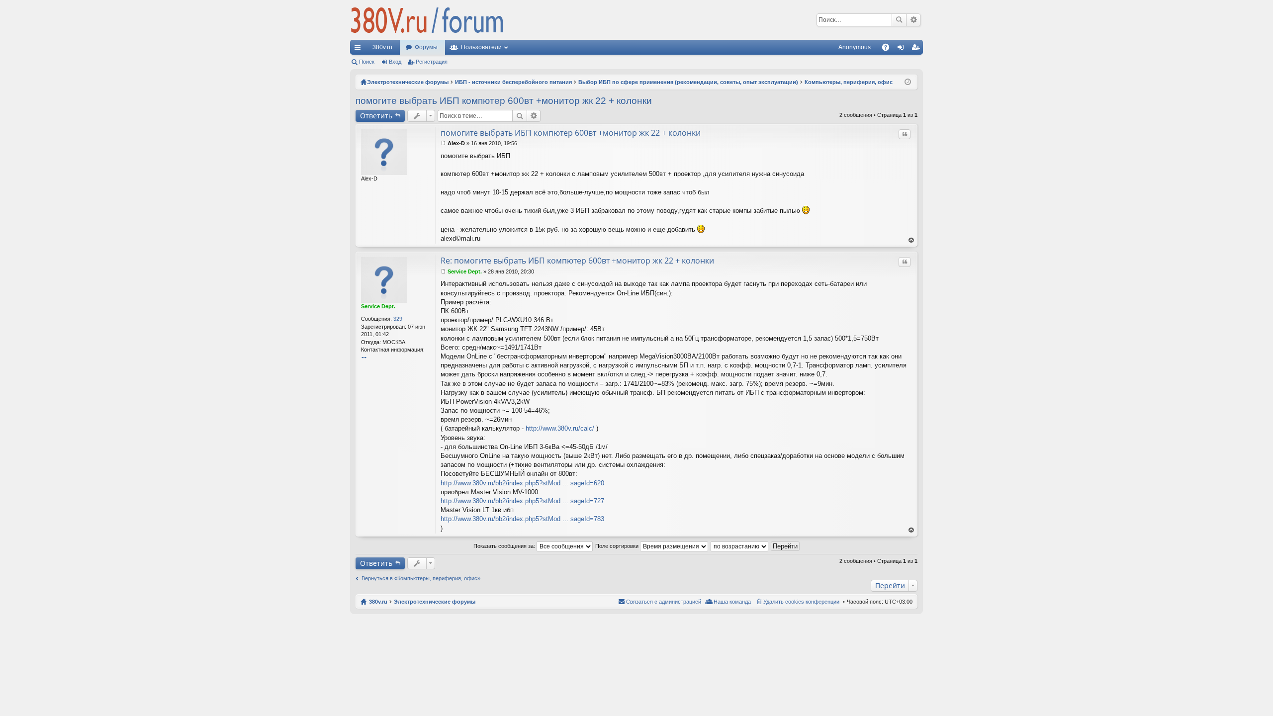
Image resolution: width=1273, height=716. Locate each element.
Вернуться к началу (911, 240)
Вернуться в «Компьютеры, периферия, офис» (421, 578)
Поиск (899, 20)
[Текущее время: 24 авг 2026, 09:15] (908, 82)
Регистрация (432, 62)
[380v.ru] (427, 20)
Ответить (376, 115)
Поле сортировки (617, 546)
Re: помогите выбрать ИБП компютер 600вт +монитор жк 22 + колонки (577, 260)
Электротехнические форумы (434, 602)
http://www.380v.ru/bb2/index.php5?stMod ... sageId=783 (522, 519)
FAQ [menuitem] (889, 49)
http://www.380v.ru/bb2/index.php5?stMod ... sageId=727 (522, 501)
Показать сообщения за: (505, 546)
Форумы (426, 47)
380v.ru (382, 47)
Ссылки (359, 49)
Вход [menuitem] (903, 49)
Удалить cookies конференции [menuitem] (801, 602)
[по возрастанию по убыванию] (740, 546)
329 (397, 319)
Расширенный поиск (913, 20)
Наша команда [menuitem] (732, 602)
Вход (395, 62)
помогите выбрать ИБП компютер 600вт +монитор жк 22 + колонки (504, 100)
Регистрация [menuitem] (917, 49)
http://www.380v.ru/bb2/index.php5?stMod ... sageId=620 (522, 483)
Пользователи (481, 47)
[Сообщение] (443, 143)
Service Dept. (378, 306)
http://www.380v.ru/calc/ (560, 428)
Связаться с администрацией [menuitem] (663, 602)
